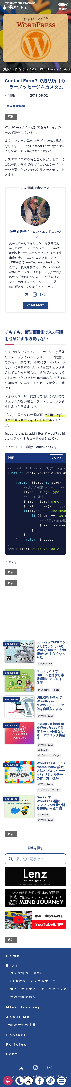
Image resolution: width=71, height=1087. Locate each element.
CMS (32, 69)
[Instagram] (35, 295)
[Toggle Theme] (19, 1080)
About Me (18, 1017)
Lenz (12, 1054)
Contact (16, 1035)
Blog (12, 965)
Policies (16, 1044)
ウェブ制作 (19, 973)
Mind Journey (23, 1007)
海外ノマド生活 (23, 988)
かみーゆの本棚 (23, 1024)
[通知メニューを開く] (8, 1080)
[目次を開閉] (61, 1080)
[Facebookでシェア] (39, 1080)
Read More (35, 305)
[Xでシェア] (28, 1080)
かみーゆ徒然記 (23, 996)
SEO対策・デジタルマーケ (33, 981)
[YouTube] (43, 295)
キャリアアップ (54, 988)
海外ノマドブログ (14, 69)
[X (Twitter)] (27, 295)
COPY (56, 457)
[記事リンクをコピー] (50, 1080)
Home (13, 956)
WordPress (47, 69)
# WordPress (16, 105)
